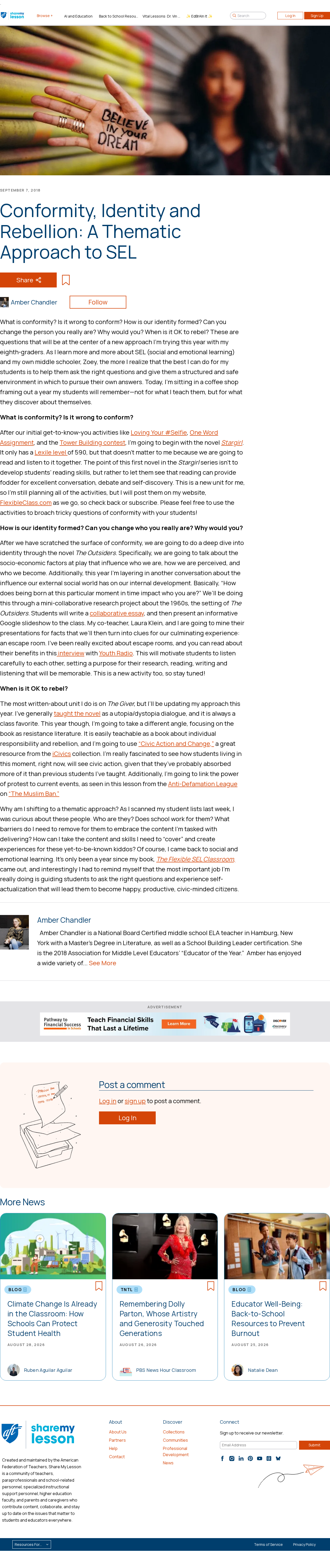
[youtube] (259, 1458)
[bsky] (278, 1458)
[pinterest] (250, 1458)
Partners (117, 1440)
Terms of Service (268, 1544)
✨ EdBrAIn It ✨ (199, 16)
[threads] (268, 1458)
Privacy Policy (304, 1544)
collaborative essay (117, 613)
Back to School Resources (118, 16)
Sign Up (317, 15)
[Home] (13, 15)
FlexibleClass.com (26, 502)
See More (102, 963)
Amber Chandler (34, 302)
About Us (118, 1432)
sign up (135, 1100)
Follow (98, 302)
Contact (117, 1456)
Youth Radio (116, 653)
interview (70, 653)
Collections (174, 1432)
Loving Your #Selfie (159, 432)
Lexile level (51, 452)
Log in (107, 1100)
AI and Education (78, 16)
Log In (290, 15)
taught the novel (77, 713)
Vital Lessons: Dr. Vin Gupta (162, 16)
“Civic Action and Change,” (176, 743)
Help (113, 1448)
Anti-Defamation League (202, 783)
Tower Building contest (92, 442)
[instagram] (231, 1458)
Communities (175, 1440)
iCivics (61, 753)
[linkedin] (241, 1458)
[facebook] (222, 1458)
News (168, 1463)
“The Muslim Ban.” (34, 793)
